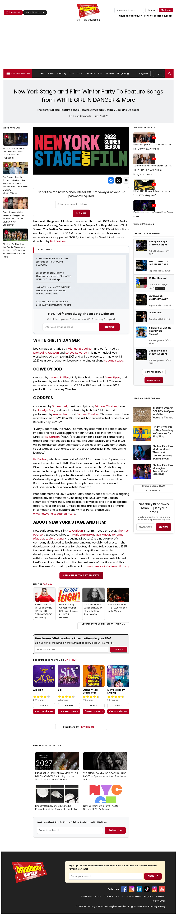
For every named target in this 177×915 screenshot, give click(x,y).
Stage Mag (123, 73)
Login (158, 73)
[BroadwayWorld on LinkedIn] (139, 889)
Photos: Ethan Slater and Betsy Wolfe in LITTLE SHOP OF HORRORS (14, 147)
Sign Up (81, 213)
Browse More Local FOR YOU (103, 623)
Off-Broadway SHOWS (146, 233)
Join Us (120, 896)
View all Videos (142, 224)
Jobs (79, 73)
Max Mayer (102, 535)
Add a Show (153, 380)
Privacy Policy (156, 906)
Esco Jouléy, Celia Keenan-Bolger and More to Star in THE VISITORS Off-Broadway (14, 212)
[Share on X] (118, 180)
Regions (148, 896)
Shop (100, 73)
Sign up (164, 526)
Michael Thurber (106, 406)
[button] (169, 73)
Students (90, 73)
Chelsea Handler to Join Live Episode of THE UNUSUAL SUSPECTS (52, 262)
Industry (61, 73)
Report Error (158, 900)
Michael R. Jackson (80, 349)
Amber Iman (61, 414)
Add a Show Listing (35, 12)
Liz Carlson (52, 437)
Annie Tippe (112, 377)
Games (110, 73)
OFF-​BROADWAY (88, 20)
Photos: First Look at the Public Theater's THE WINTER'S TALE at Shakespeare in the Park (14, 244)
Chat (71, 73)
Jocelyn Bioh (45, 410)
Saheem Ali (59, 406)
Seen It (44, 705)
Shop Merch (15, 12)
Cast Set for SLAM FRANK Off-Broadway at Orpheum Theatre (53, 303)
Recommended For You (147, 398)
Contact (108, 896)
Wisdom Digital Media (112, 906)
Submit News (133, 896)
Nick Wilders (58, 241)
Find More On (79, 727)
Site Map (160, 896)
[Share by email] (126, 180)
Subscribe (115, 830)
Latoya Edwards (76, 353)
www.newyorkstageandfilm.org (54, 514)
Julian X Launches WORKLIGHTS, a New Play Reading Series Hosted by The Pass (53, 290)
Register (143, 73)
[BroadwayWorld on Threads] (154, 889)
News (42, 73)
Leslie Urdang (55, 539)
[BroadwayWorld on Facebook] (124, 889)
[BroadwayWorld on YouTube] (162, 889)
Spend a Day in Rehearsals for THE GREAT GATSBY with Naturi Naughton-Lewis (152, 170)
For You (48, 584)
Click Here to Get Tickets (81, 575)
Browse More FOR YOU (154, 488)
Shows (51, 73)
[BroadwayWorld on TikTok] (147, 889)
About (97, 896)
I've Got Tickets (44, 711)
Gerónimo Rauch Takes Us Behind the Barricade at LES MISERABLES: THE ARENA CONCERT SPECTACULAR (15, 179)
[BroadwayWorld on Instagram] (132, 889)
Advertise (86, 896)
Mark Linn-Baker (83, 535)
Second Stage (113, 361)
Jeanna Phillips (59, 377)
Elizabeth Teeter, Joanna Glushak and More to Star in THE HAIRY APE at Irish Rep (53, 276)
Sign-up (151, 10)
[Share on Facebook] (111, 180)
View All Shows (154, 371)
